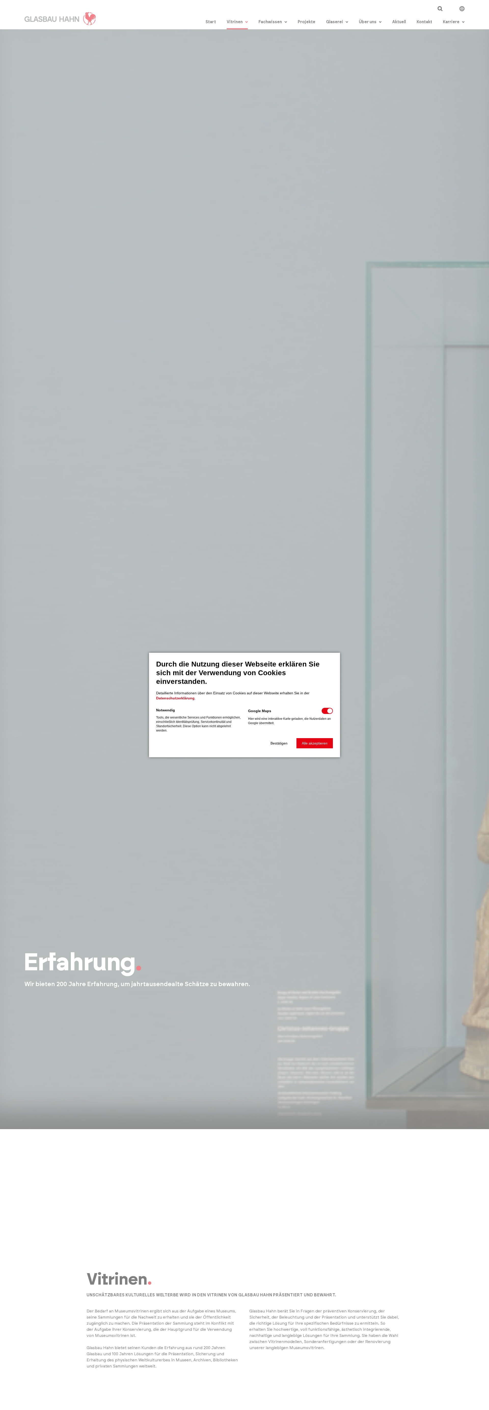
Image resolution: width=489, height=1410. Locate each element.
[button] (279, 743)
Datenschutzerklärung (175, 698)
